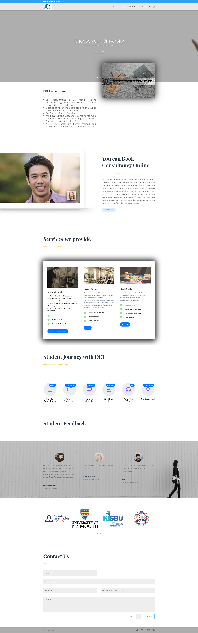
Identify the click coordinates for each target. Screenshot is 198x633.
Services (123, 7)
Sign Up (125, 324)
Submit (148, 616)
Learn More (109, 209)
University (99, 51)
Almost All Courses (58, 331)
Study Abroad (134, 7)
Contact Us (146, 7)
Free (88, 328)
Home (115, 7)
